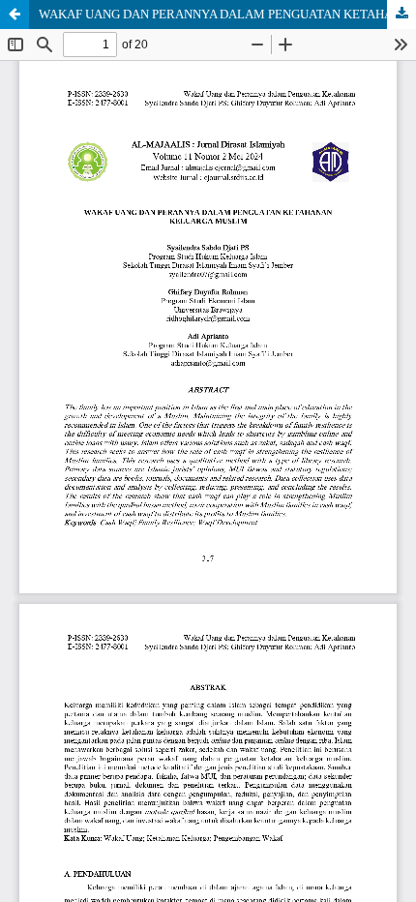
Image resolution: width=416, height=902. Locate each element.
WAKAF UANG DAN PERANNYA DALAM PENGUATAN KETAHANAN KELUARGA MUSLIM (227, 14)
